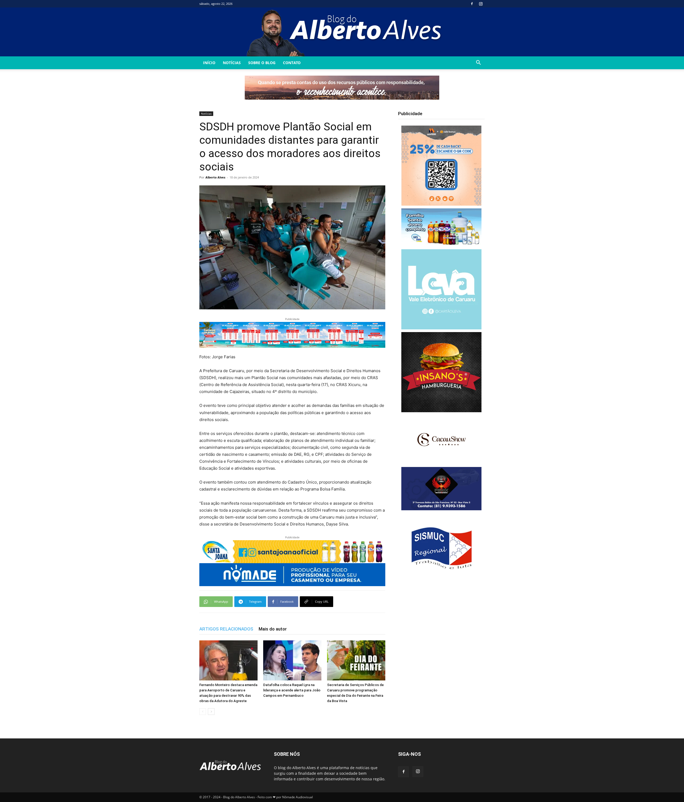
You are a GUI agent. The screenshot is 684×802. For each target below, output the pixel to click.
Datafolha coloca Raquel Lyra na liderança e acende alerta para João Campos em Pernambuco (291, 690)
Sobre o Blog (261, 62)
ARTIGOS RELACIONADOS (226, 629)
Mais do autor (273, 629)
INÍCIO (209, 62)
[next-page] (211, 711)
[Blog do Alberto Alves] (342, 31)
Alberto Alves (215, 177)
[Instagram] (481, 3)
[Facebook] (472, 3)
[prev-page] (202, 711)
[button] (478, 63)
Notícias (232, 62)
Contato (292, 62)
